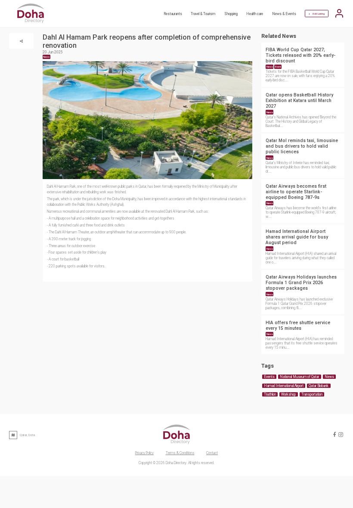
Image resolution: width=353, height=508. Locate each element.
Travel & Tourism (203, 14)
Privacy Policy (144, 453)
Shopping (231, 14)
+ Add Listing (317, 13)
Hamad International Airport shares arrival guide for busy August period (297, 237)
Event (278, 66)
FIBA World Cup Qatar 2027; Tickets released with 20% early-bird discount (300, 55)
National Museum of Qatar (299, 377)
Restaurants (173, 14)
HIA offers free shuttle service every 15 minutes (298, 325)
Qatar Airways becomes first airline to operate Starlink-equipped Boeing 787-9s (296, 191)
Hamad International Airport (283, 386)
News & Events (284, 14)
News (269, 66)
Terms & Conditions (180, 453)
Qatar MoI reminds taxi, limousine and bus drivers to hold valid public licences (302, 146)
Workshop (288, 394)
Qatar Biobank (318, 386)
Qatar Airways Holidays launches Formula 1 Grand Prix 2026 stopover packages (301, 282)
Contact (212, 453)
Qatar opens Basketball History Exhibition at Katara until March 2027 (299, 100)
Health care (254, 14)
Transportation (311, 394)
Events (269, 377)
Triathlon (270, 394)
